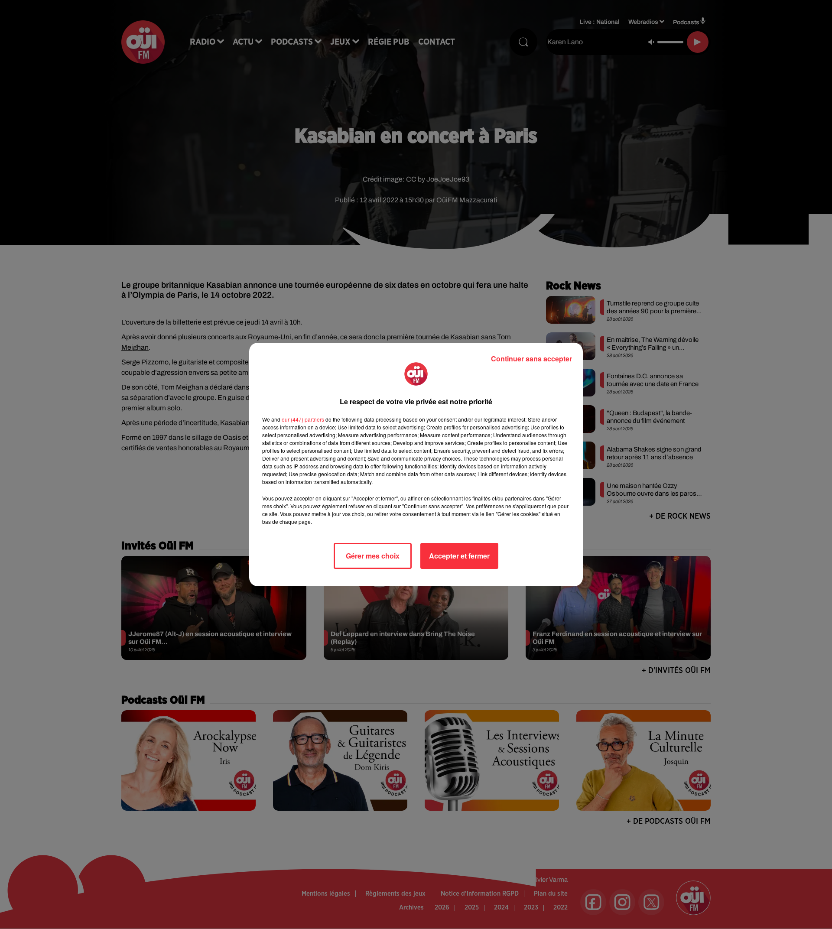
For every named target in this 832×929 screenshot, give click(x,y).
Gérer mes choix (373, 556)
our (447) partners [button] (303, 419)
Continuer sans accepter (531, 359)
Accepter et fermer (459, 556)
